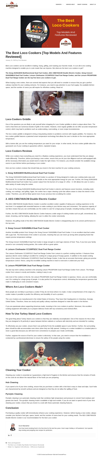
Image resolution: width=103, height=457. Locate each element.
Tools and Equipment (14, 443)
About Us (93, 4)
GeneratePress (62, 454)
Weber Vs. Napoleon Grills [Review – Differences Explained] (26, 447)
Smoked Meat (70, 4)
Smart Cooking (82, 4)
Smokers (59, 4)
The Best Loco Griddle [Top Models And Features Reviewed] (26, 445)
